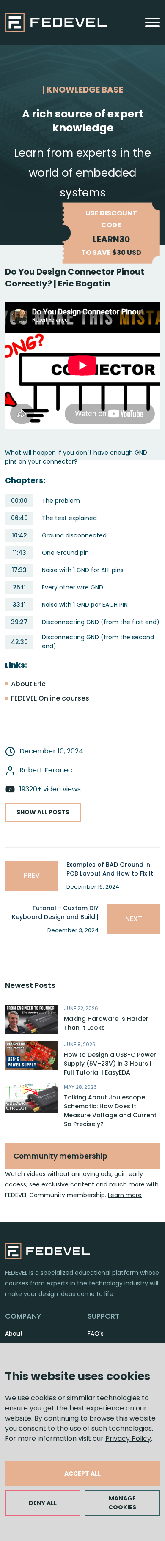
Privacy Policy (128, 1438)
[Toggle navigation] (152, 22)
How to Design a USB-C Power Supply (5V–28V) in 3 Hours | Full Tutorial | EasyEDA (110, 1063)
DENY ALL (43, 1503)
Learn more (125, 1195)
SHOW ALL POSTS (42, 812)
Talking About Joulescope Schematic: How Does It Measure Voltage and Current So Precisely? (110, 1110)
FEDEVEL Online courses (50, 698)
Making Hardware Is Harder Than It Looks (106, 1023)
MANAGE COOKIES (122, 1502)
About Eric (28, 684)
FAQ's (96, 1333)
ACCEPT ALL (82, 1473)
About (14, 1333)
